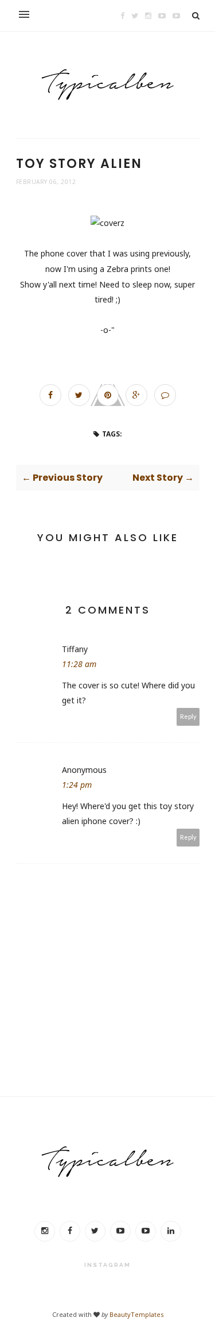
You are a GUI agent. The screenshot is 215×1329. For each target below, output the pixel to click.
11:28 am (79, 663)
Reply (188, 716)
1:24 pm (77, 784)
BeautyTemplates (136, 1314)
